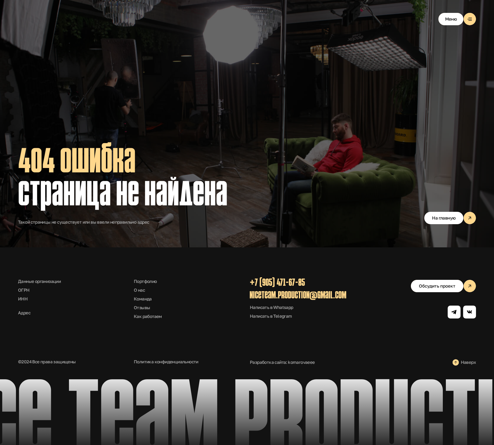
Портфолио (145, 281)
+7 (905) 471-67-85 (277, 283)
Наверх (468, 362)
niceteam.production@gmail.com (298, 296)
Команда (143, 298)
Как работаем (148, 316)
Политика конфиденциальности (166, 361)
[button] (457, 19)
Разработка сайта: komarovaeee (282, 362)
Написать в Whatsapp (271, 307)
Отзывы (142, 307)
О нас (139, 290)
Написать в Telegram (271, 316)
